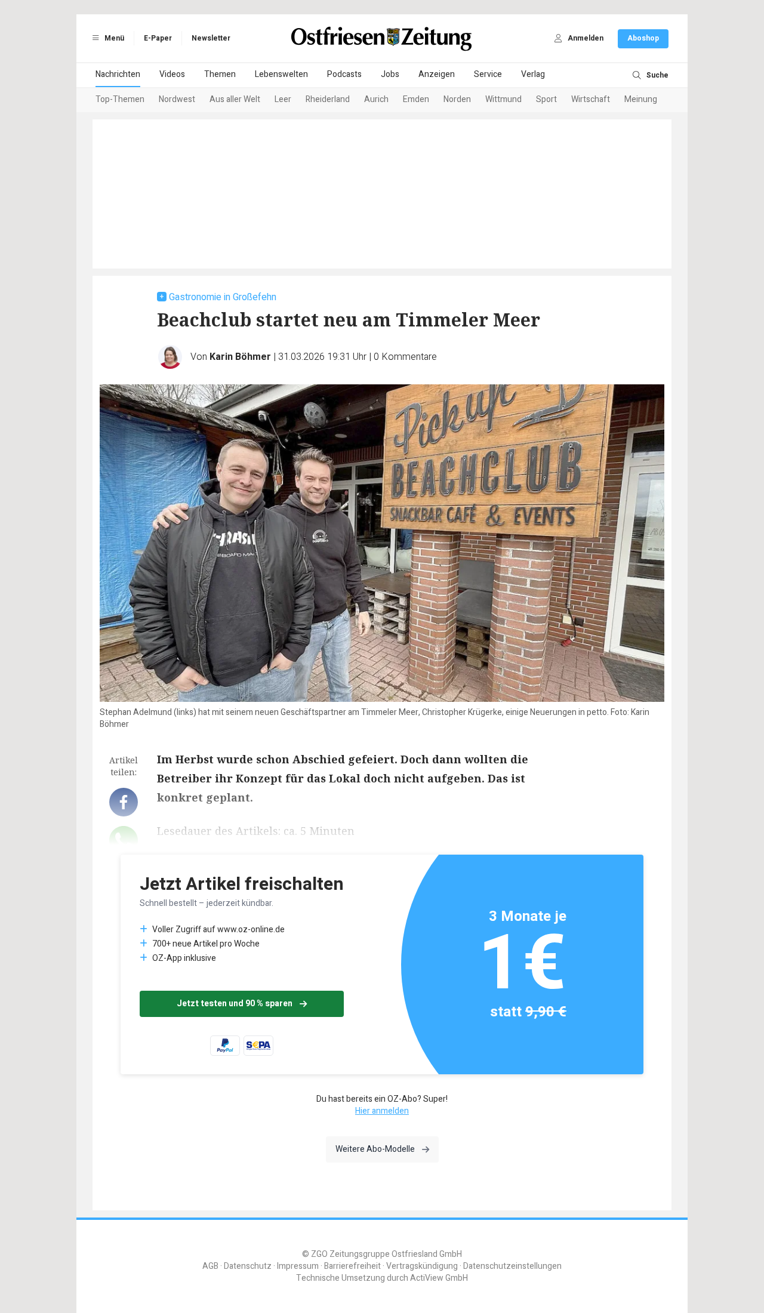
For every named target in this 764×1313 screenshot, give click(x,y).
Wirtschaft (590, 99)
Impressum (298, 1266)
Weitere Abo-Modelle (375, 1149)
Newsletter (211, 38)
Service (488, 74)
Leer (283, 99)
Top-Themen (120, 99)
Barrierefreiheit (352, 1266)
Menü (113, 38)
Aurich (376, 99)
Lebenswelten (281, 74)
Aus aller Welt (235, 99)
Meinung (640, 99)
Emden (416, 99)
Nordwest (177, 99)
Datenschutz (248, 1266)
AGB (210, 1266)
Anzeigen (436, 74)
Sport (546, 99)
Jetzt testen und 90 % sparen (234, 1003)
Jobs (390, 74)
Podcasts (344, 74)
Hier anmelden (382, 1111)
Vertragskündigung (422, 1266)
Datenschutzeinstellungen (512, 1266)
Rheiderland (328, 99)
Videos (172, 74)
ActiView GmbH (439, 1278)
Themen (220, 74)
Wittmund (503, 99)
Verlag (533, 74)
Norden (457, 99)
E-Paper (158, 38)
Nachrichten (118, 74)
